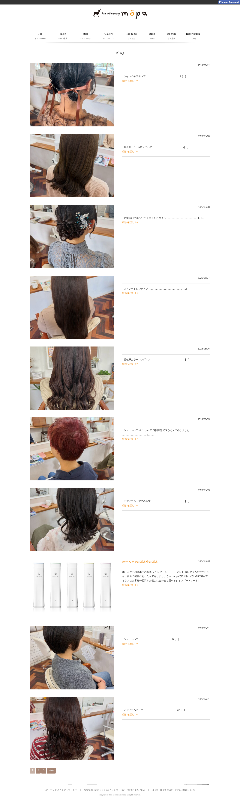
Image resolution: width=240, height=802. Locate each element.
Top (40, 36)
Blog (152, 36)
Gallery (108, 36)
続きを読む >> (130, 80)
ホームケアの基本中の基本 (140, 561)
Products (132, 36)
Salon (63, 36)
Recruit (171, 36)
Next (51, 770)
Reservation (193, 36)
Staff (85, 36)
